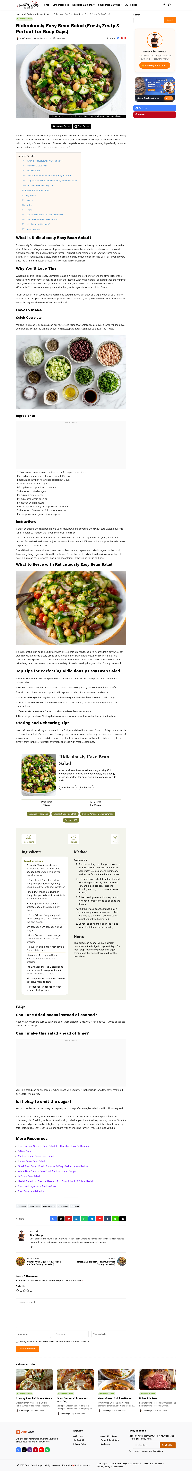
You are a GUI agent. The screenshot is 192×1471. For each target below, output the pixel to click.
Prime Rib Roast (149, 1398)
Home (18, 14)
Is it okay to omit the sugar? (38, 224)
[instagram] (29, 1449)
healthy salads (49, 1206)
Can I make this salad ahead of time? (42, 219)
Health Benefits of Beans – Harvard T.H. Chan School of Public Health (55, 1181)
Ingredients (31, 195)
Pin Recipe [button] (85, 787)
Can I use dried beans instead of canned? (45, 214)
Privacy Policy (79, 1444)
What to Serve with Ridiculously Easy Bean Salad (50, 175)
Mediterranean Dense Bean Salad (36, 1156)
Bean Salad (21, 1206)
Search (136, 14)
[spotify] (47, 1449)
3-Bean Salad (25, 1151)
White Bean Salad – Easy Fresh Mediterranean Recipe (47, 1171)
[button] (64, 861)
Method (30, 200)
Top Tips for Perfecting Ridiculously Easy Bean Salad (52, 180)
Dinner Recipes (43, 14)
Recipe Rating (22, 1286)
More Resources (34, 229)
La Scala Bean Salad (29, 1176)
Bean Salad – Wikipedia (31, 1191)
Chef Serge (25, 38)
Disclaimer (105, 1444)
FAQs (29, 210)
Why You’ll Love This (37, 165)
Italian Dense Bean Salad (31, 1161)
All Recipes (29, 14)
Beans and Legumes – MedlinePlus (37, 1186)
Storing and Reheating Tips (40, 185)
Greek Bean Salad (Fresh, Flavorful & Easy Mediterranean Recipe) (53, 1166)
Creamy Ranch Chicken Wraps (34, 1398)
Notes (29, 205)
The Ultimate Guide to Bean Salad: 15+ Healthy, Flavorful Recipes (53, 1146)
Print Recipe (83, 126)
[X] (24, 1449)
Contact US (78, 1440)
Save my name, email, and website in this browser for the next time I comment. (54, 1342)
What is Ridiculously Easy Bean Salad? (45, 160)
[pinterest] (35, 1449)
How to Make (33, 170)
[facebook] (18, 1449)
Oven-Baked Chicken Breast (115, 1398)
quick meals (63, 1206)
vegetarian (75, 1206)
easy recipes (34, 1206)
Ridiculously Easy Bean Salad (36, 190)
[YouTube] (41, 1449)
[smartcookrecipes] (28, 5)
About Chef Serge (108, 1436)
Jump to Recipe (63, 126)
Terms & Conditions (109, 1440)
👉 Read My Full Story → (155, 65)
